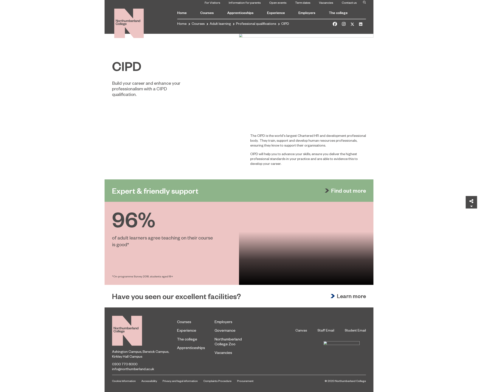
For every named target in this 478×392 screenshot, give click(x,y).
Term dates (302, 2)
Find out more (348, 190)
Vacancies (326, 2)
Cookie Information (124, 380)
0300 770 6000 (124, 364)
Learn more (351, 296)
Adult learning (220, 23)
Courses (207, 12)
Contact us (349, 2)
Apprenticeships (240, 12)
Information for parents (245, 2)
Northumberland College (127, 331)
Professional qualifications (256, 23)
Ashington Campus (126, 351)
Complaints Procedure (217, 380)
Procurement (245, 380)
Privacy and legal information (180, 380)
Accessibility (149, 380)
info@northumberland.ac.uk (133, 369)
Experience (276, 12)
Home (182, 12)
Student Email (355, 330)
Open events (277, 2)
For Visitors (212, 2)
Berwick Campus (155, 351)
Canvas (301, 330)
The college (338, 12)
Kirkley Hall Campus (127, 356)
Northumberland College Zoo (228, 341)
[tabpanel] (239, 243)
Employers (306, 12)
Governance (225, 330)
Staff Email (325, 330)
